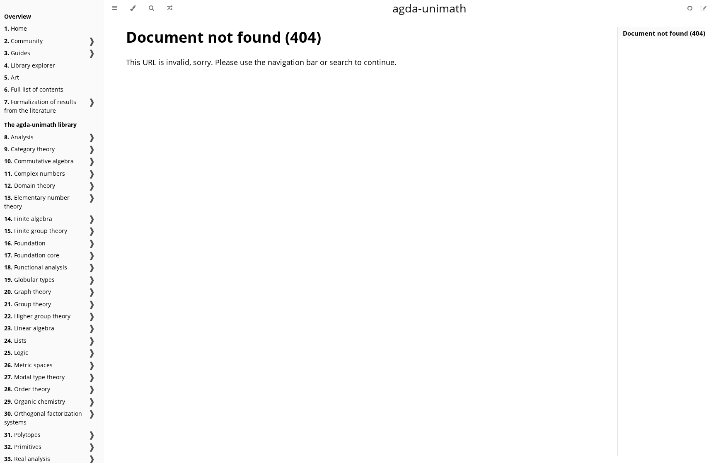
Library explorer (29, 65)
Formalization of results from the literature (40, 106)
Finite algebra (28, 219)
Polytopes (22, 435)
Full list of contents (33, 89)
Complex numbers (34, 173)
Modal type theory (34, 377)
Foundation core (31, 255)
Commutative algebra (39, 161)
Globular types (29, 280)
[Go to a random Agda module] (169, 8)
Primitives (22, 447)
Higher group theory (37, 316)
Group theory (27, 304)
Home (15, 28)
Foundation (25, 243)
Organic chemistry (34, 401)
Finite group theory (35, 231)
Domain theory (29, 185)
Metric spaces (28, 365)
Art (11, 77)
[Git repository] (690, 8)
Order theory (27, 389)
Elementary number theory (37, 202)
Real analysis (27, 459)
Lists (15, 340)
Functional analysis (35, 267)
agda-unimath (429, 8)
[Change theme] (132, 8)
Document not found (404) (664, 33)
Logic (16, 352)
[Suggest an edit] (703, 8)
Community (23, 41)
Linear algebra (29, 328)
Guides (17, 53)
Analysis (19, 137)
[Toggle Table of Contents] (114, 8)
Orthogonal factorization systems (43, 418)
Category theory (29, 149)
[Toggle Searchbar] (151, 8)
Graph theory (27, 292)
